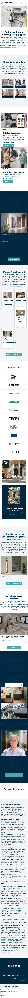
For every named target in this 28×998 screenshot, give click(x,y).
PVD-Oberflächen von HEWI (8, 234)
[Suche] (19, 3)
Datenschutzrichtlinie (7, 975)
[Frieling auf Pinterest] (15, 967)
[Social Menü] (0, 997)
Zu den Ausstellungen (13, 775)
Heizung (18, 888)
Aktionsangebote (11, 937)
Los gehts (7, 145)
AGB (23, 975)
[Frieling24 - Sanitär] (6, 2)
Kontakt (7, 181)
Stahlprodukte (18, 908)
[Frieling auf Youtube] (18, 967)
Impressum (13, 978)
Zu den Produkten (13, 354)
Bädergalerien (4, 851)
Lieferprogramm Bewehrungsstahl (9, 910)
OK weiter (3, 995)
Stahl (24, 888)
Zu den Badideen (13, 647)
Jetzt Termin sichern (13, 685)
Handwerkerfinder (20, 842)
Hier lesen (3, 241)
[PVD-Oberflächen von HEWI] (14, 223)
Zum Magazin (13, 259)
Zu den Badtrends (13, 583)
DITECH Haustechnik (19, 891)
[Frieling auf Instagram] (12, 967)
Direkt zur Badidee (5, 640)
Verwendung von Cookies (17, 975)
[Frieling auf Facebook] (9, 967)
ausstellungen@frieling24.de (10, 176)
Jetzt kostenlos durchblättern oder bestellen (14, 513)
